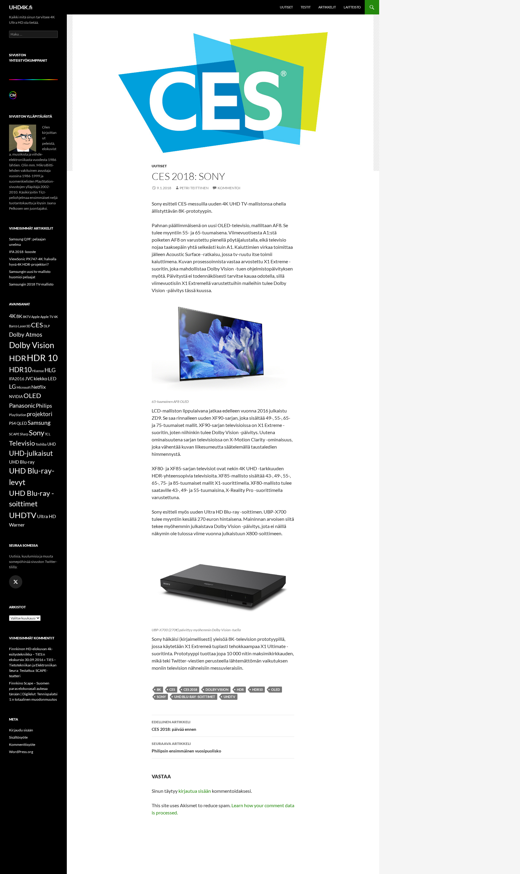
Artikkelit (327, 7)
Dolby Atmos (25, 334)
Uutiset (286, 7)
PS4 (12, 423)
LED (52, 378)
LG (12, 386)
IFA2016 (16, 378)
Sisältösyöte (18, 737)
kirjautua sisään (194, 791)
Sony (161, 697)
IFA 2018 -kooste (22, 251)
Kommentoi (229, 188)
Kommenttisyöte (22, 744)
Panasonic (22, 405)
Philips (44, 406)
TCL (48, 434)
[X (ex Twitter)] (15, 581)
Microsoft (24, 387)
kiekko (40, 378)
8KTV (27, 317)
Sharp (24, 434)
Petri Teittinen (194, 188)
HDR (240, 689)
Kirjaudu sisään (21, 730)
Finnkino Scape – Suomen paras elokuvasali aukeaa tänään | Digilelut (29, 688)
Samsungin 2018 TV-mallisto (31, 284)
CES (172, 689)
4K (12, 316)
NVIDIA (16, 396)
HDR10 (257, 689)
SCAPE (14, 434)
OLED (275, 689)
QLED (22, 423)
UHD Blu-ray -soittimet (194, 697)
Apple (35, 317)
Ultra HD (46, 516)
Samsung (39, 422)
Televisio (22, 443)
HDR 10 (42, 357)
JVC (29, 378)
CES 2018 (190, 689)
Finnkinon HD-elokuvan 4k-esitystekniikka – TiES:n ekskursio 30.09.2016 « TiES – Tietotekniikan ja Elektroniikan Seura (33, 660)
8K (159, 689)
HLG (50, 370)
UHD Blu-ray (22, 462)
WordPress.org (21, 751)
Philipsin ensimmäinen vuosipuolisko (186, 747)
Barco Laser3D (19, 326)
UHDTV (229, 697)
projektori (39, 414)
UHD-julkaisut (31, 453)
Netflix (38, 387)
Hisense (38, 371)
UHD (51, 444)
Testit (306, 7)
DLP (47, 326)
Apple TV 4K (49, 317)
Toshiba (41, 444)
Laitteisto (352, 7)
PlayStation (17, 415)
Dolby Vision (217, 689)
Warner (17, 524)
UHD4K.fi (20, 7)
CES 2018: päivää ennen (174, 726)
